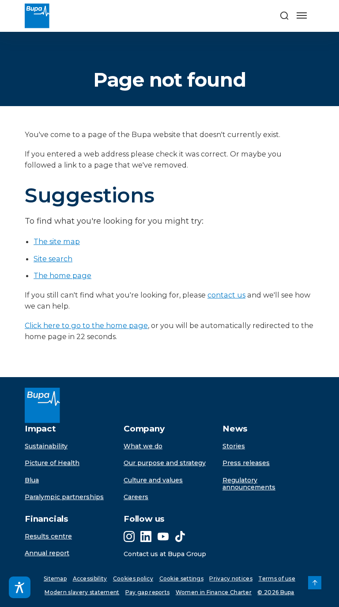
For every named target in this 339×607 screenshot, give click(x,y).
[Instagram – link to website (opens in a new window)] (129, 536)
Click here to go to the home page (86, 325)
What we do (143, 446)
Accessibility (90, 578)
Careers (136, 497)
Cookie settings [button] (181, 578)
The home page (62, 275)
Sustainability (46, 446)
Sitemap (55, 578)
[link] (314, 582)
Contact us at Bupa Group (165, 554)
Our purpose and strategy (165, 463)
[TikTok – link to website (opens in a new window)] (179, 536)
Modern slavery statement (82, 592)
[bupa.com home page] (33, 16)
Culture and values (153, 480)
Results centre (48, 536)
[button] (284, 16)
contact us (226, 294)
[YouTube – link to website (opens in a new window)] (163, 536)
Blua (32, 480)
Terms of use (276, 578)
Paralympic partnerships (64, 497)
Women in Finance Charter (214, 592)
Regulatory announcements (248, 484)
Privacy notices (230, 578)
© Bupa (275, 592)
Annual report (47, 553)
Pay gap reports (147, 592)
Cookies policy (133, 578)
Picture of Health (52, 463)
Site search (53, 258)
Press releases (246, 463)
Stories (233, 446)
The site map (57, 241)
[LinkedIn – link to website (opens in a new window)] (145, 536)
